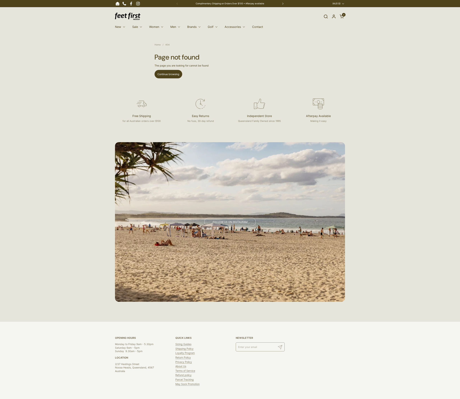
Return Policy (183, 357)
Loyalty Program (185, 352)
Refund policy (183, 375)
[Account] (334, 16)
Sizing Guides (183, 344)
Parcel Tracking (184, 379)
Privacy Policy (183, 361)
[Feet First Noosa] (127, 16)
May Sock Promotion (187, 384)
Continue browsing (168, 74)
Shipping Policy (184, 348)
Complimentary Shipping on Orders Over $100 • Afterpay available (230, 3)
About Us (180, 366)
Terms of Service (185, 370)
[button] (325, 16)
